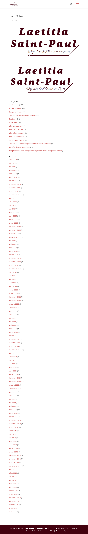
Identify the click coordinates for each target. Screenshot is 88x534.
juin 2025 (12, 205)
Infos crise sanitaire (16, 129)
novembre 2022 (15, 300)
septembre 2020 (15, 388)
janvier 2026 (13, 181)
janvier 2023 (13, 293)
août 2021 (12, 353)
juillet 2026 (13, 159)
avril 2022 (12, 325)
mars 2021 (13, 371)
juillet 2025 (13, 202)
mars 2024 (13, 248)
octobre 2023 (14, 265)
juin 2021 (12, 360)
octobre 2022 (14, 304)
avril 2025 (12, 212)
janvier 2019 (13, 452)
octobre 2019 (14, 427)
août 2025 (12, 198)
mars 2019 (13, 445)
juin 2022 (12, 318)
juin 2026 (12, 163)
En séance (12, 119)
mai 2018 (12, 480)
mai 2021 (12, 364)
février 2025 (13, 219)
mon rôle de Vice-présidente (19, 147)
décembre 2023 (15, 258)
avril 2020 (12, 406)
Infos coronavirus (15, 126)
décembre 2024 (15, 226)
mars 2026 (13, 174)
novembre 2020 (15, 381)
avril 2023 (12, 283)
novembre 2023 (15, 262)
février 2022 (13, 332)
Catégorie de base (16, 112)
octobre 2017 (14, 505)
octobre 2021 (14, 346)
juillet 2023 (13, 272)
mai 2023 (12, 279)
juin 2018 (12, 476)
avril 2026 (12, 170)
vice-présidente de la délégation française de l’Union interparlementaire (35, 151)
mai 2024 (12, 240)
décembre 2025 (15, 184)
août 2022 (12, 311)
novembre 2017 (15, 501)
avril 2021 (12, 367)
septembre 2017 (15, 508)
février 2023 (13, 290)
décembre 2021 (15, 339)
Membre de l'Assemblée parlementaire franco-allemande (30, 143)
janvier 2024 (13, 255)
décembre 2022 (15, 297)
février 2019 (13, 448)
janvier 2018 (13, 494)
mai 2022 (12, 321)
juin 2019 (12, 434)
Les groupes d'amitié (16, 140)
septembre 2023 (15, 269)
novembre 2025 (15, 188)
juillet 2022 (13, 314)
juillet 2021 (13, 357)
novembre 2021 (15, 343)
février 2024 (13, 251)
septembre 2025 (15, 195)
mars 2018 (13, 487)
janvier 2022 (13, 336)
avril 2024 (12, 244)
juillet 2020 (13, 395)
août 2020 (12, 392)
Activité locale (14, 105)
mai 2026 (12, 167)
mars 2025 (13, 216)
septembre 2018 (15, 466)
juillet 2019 (13, 431)
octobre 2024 (14, 233)
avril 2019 (12, 441)
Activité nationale (15, 108)
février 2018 (13, 491)
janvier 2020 (13, 417)
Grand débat (13, 122)
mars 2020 (13, 410)
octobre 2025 (14, 191)
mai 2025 (12, 209)
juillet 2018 (13, 473)
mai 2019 (12, 438)
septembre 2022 (15, 307)
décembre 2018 (15, 455)
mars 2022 (13, 329)
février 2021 (13, 374)
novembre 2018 (15, 459)
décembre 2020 (15, 378)
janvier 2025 (13, 223)
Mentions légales (62, 531)
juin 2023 (12, 276)
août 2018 (12, 469)
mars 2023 (13, 286)
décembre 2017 (15, 498)
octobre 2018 (14, 462)
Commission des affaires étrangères (22, 115)
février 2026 (13, 177)
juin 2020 (12, 399)
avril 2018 (12, 483)
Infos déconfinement (16, 133)
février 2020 (13, 413)
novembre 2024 (15, 230)
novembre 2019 (15, 424)
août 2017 (12, 512)
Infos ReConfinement (16, 136)
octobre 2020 (14, 385)
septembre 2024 (15, 237)
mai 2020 (12, 402)
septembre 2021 (15, 350)
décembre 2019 (15, 420)
